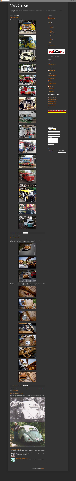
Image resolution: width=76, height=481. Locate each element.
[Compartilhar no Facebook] (26, 233)
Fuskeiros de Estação (52, 83)
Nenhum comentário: (19, 385)
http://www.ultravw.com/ (51, 105)
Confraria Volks (51, 88)
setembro (51, 27)
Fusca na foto (51, 91)
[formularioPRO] (52, 129)
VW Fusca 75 (51, 81)
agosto (51, 28)
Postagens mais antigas (40, 388)
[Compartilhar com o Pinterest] (27, 233)
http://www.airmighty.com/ (52, 103)
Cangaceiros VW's (52, 78)
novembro (51, 26)
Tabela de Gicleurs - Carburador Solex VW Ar (22, 458)
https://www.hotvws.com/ (51, 95)
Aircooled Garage (52, 70)
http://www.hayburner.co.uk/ (52, 101)
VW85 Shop (19, 5)
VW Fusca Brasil (51, 73)
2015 (50, 23)
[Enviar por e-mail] (23, 233)
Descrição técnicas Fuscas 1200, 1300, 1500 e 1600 (23, 452)
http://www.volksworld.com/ (52, 97)
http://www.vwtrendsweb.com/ (52, 99)
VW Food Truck (14, 17)
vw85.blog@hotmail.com (51, 64)
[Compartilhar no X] (25, 233)
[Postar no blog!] (24, 233)
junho (51, 31)
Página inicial (28, 388)
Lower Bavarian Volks (52, 75)
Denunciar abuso (51, 45)
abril (50, 35)
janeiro (51, 39)
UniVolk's (50, 80)
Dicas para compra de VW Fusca (16, 449)
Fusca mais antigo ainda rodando (16, 393)
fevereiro (51, 38)
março (51, 36)
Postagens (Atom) (15, 390)
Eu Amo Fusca (51, 68)
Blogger (42, 468)
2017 (50, 22)
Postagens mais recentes (14, 388)
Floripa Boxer (51, 86)
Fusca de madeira (15, 237)
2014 (50, 41)
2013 (50, 42)
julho (50, 30)
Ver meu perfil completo (51, 18)
